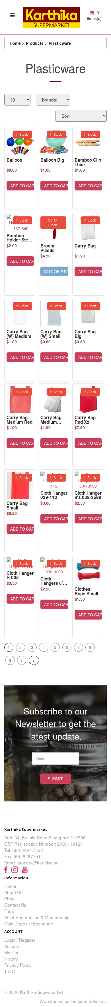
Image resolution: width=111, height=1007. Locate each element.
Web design (51, 1001)
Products (35, 43)
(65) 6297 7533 (27, 850)
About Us (13, 892)
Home (15, 43)
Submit (55, 778)
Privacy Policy (18, 965)
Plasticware (60, 43)
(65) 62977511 (28, 856)
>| (34, 660)
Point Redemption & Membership (36, 917)
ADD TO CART (22, 185)
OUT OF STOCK (56, 271)
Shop (9, 898)
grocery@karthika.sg (38, 862)
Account (12, 946)
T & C (9, 971)
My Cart (12, 952)
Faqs (9, 911)
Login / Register (19, 940)
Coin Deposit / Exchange (28, 923)
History (11, 958)
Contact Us (15, 905)
